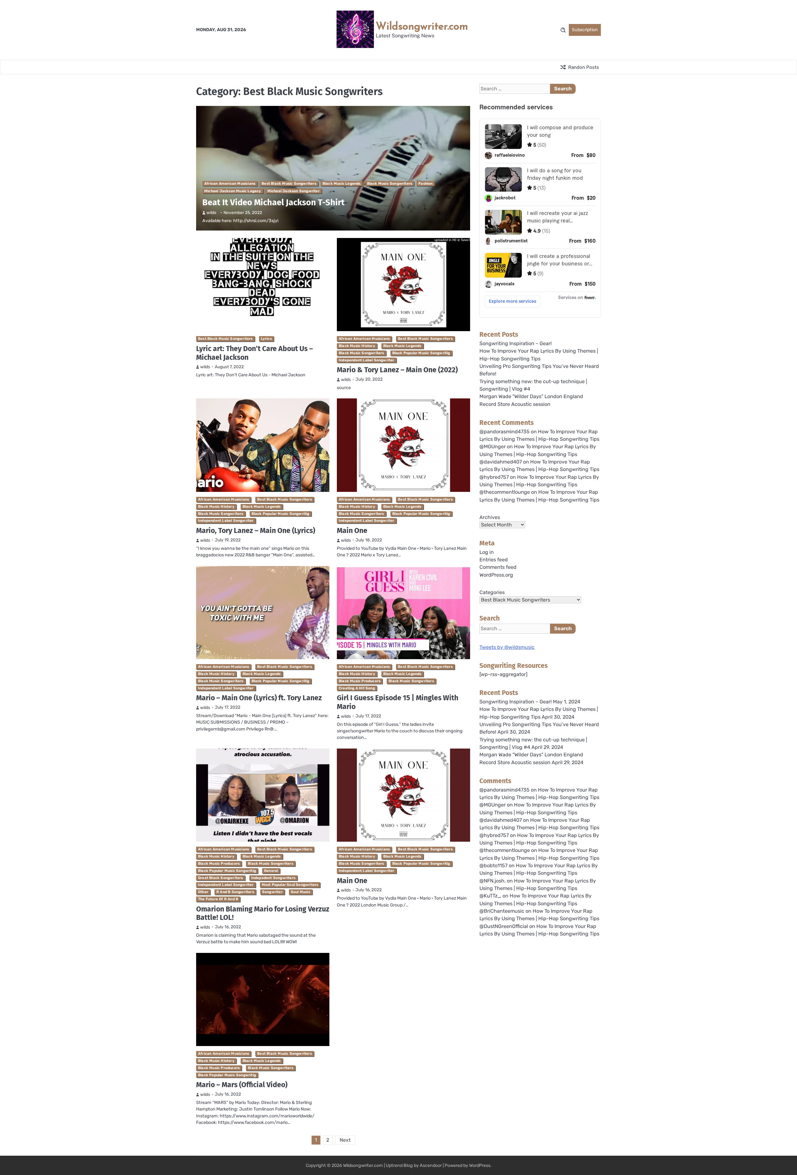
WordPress (479, 1165)
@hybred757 (494, 477)
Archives (489, 517)
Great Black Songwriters (220, 878)
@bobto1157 (493, 865)
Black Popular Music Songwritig (421, 353)
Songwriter (272, 892)
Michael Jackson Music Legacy (232, 191)
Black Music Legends (342, 183)
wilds (211, 212)
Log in (486, 552)
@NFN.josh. (492, 881)
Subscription (585, 29)
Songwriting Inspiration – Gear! (515, 343)
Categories (492, 592)
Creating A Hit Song (357, 688)
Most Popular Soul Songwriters (290, 884)
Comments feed (497, 567)
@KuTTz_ (490, 896)
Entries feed (493, 560)
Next (345, 1140)
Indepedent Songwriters (273, 878)
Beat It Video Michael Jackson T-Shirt (273, 202)
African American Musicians (229, 183)
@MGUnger (492, 447)
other (203, 892)
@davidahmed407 (500, 462)
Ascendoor (431, 1165)
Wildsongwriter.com (422, 26)
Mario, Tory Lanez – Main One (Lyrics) (255, 530)
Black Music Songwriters (390, 183)
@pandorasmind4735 (504, 432)
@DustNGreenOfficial (503, 926)
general (271, 870)
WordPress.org (496, 575)
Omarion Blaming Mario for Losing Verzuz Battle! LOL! (262, 913)
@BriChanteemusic (501, 911)
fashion (425, 183)
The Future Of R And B (218, 899)
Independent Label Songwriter (366, 360)
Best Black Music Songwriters (289, 183)
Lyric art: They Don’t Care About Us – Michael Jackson (254, 353)
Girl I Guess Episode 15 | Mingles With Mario (397, 702)
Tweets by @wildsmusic (507, 647)
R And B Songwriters (235, 892)
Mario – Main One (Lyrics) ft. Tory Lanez (259, 697)
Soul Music (300, 892)
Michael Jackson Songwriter (293, 191)
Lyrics (266, 338)
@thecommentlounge (504, 492)
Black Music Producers (359, 681)
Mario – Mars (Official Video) (241, 1084)
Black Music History (357, 346)
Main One (352, 530)
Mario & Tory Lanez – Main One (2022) (397, 369)
